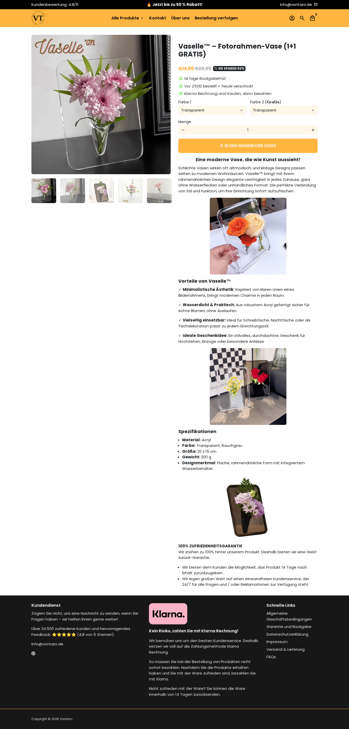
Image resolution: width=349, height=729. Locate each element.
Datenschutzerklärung (287, 634)
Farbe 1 (184, 102)
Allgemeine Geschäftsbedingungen (289, 616)
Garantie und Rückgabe (288, 626)
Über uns (180, 18)
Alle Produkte (127, 18)
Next (164, 104)
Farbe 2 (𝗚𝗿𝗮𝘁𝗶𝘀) (265, 102)
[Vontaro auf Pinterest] (33, 653)
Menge (184, 121)
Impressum (277, 641)
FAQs (271, 656)
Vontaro (66, 719)
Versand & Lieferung (285, 649)
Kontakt (157, 18)
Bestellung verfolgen (216, 18)
